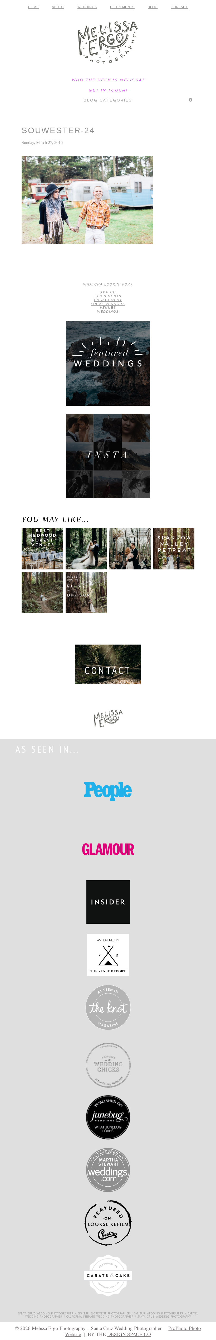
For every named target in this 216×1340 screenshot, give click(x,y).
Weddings (87, 7)
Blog (153, 7)
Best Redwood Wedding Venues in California (39, 554)
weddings (108, 311)
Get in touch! (108, 90)
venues (108, 307)
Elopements (122, 7)
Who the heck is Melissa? (108, 80)
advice (107, 292)
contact (179, 7)
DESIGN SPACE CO (129, 1334)
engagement (108, 300)
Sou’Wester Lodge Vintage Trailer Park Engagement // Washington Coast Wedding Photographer (43, 268)
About (58, 7)
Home (33, 7)
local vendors (108, 304)
